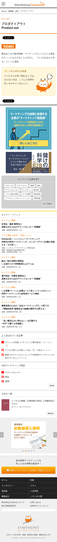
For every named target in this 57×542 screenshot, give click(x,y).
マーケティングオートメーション (17, 198)
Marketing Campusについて (13, 502)
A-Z (3, 18)
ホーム (4, 11)
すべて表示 (47, 203)
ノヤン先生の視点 (12, 194)
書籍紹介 (51, 413)
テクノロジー (22, 185)
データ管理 (26, 194)
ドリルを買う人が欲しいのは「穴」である (28, 349)
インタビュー (7, 485)
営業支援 (37, 198)
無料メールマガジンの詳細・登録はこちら (30, 470)
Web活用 (37, 194)
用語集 (10, 11)
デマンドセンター (12, 190)
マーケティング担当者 (30, 190)
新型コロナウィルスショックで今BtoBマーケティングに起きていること (30, 356)
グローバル (9, 185)
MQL (39, 185)
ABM (32, 185)
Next (55, 435)
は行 (17, 11)
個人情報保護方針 (9, 505)
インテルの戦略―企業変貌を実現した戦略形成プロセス (33, 402)
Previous (2, 435)
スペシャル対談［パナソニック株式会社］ (29, 344)
